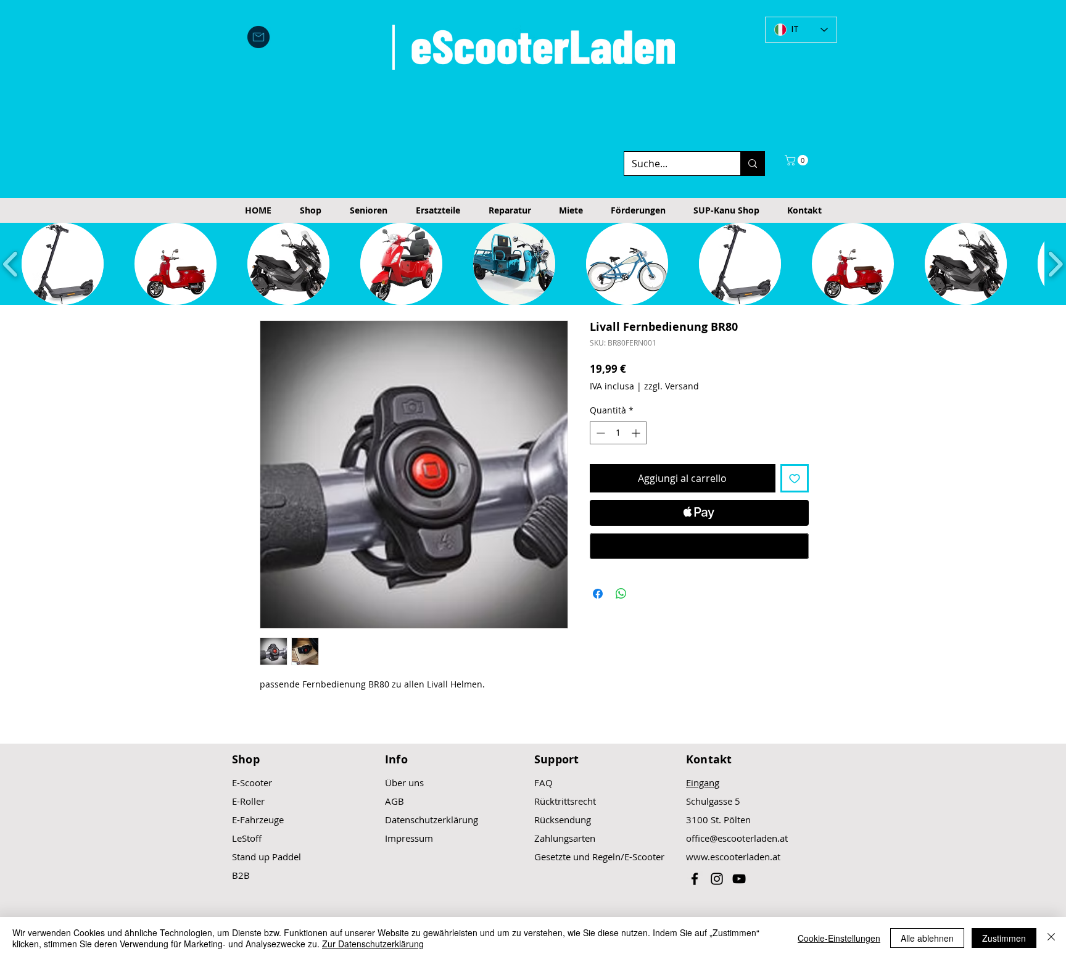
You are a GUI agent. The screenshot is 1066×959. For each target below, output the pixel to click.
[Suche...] (752, 163)
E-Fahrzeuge (258, 819)
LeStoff (247, 838)
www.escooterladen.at (733, 856)
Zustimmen (1004, 938)
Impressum (409, 838)
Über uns (404, 782)
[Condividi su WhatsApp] (621, 593)
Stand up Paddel (266, 856)
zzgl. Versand (671, 386)
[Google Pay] (699, 546)
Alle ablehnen (927, 938)
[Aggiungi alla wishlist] (794, 478)
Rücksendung (562, 819)
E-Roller (248, 801)
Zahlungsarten (564, 838)
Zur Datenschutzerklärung (373, 943)
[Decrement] (599, 433)
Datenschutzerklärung (431, 819)
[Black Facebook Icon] (695, 879)
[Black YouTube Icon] (739, 879)
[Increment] (637, 433)
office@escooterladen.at (737, 838)
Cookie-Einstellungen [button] (839, 938)
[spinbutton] (618, 433)
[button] (798, 160)
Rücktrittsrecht (565, 801)
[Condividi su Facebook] (597, 593)
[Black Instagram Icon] (717, 879)
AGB (394, 801)
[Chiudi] (1051, 938)
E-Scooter (252, 782)
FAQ (543, 782)
